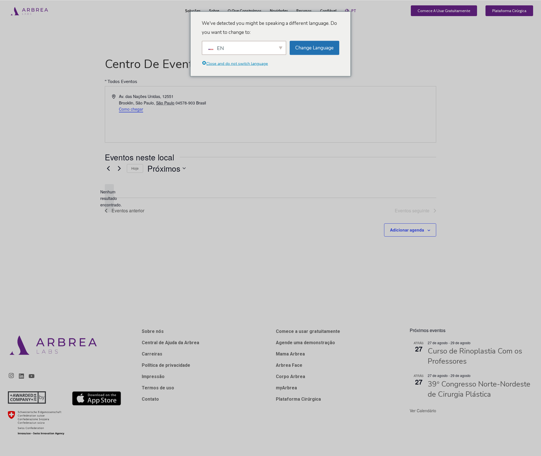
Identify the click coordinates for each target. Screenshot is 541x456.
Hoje (135, 168)
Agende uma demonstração (305, 342)
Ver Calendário (423, 410)
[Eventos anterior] (108, 168)
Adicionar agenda (407, 230)
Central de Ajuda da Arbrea (170, 342)
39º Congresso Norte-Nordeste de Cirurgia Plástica (479, 389)
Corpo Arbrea (290, 376)
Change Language (314, 47)
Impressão (153, 376)
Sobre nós (153, 331)
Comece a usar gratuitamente (308, 331)
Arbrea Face (289, 365)
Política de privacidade (166, 365)
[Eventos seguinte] (119, 168)
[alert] (109, 198)
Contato (150, 399)
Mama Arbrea (290, 354)
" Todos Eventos (121, 81)
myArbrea (286, 387)
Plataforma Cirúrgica (298, 399)
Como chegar (131, 109)
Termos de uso (158, 387)
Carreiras (152, 354)
